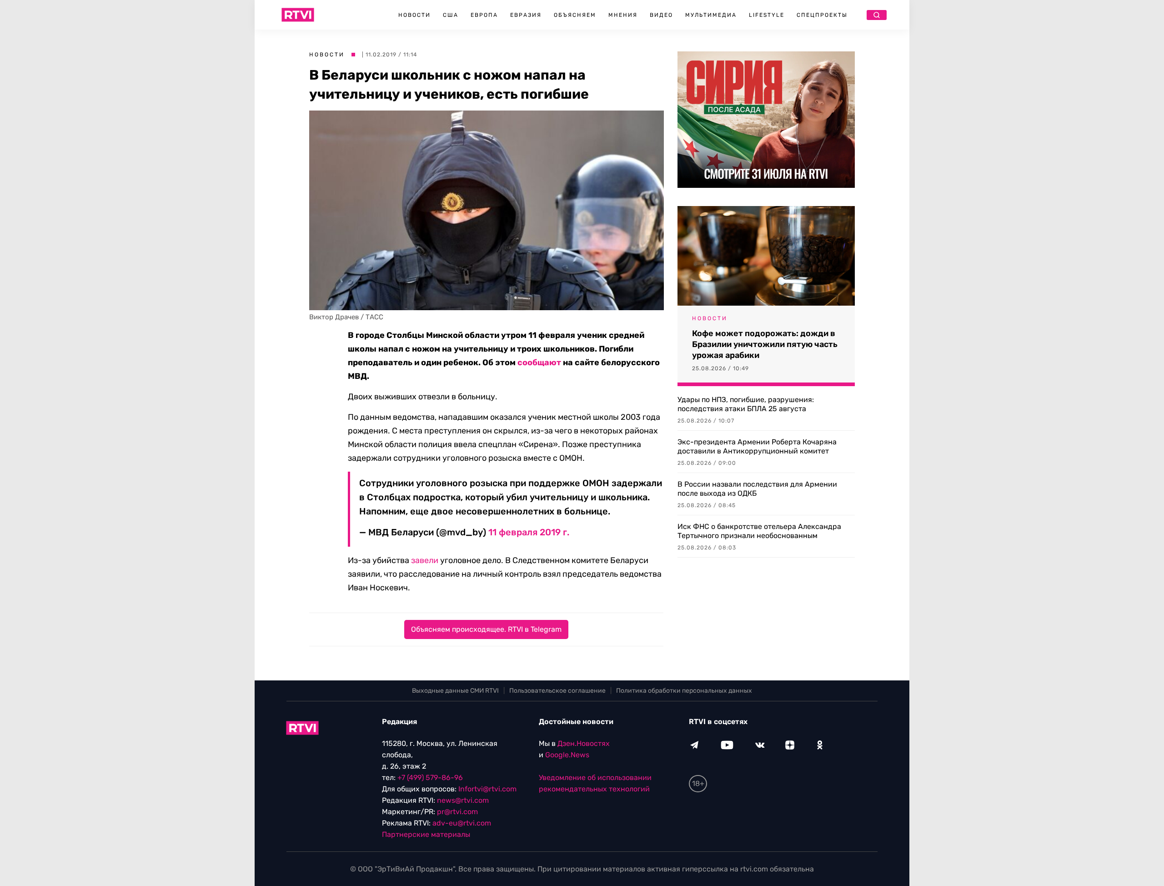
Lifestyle (766, 15)
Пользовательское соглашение (557, 691)
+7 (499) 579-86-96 (430, 777)
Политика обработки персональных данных (684, 691)
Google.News (567, 754)
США (450, 15)
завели (424, 560)
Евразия (526, 15)
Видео (661, 15)
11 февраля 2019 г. (528, 532)
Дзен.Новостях (583, 743)
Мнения (622, 15)
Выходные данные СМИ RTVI (455, 691)
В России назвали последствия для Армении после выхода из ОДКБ (757, 489)
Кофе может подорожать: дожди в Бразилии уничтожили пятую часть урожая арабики (765, 344)
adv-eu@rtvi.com (461, 823)
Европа (484, 15)
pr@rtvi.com (457, 811)
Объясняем (575, 15)
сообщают (539, 362)
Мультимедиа (711, 15)
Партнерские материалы (426, 834)
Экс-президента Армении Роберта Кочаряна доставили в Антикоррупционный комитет (757, 446)
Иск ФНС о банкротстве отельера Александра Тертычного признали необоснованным (759, 531)
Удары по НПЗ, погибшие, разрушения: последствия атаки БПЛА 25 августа (745, 404)
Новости (414, 15)
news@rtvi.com (463, 800)
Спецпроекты (822, 15)
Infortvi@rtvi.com (487, 789)
